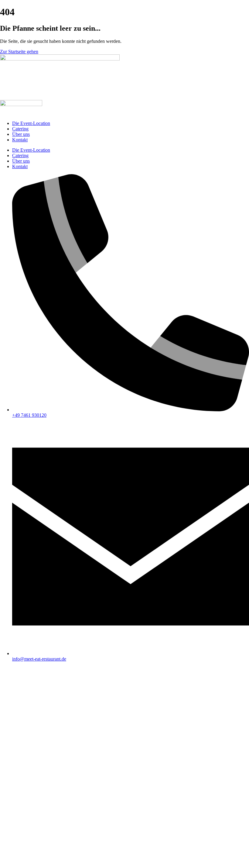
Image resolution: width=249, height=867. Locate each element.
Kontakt (20, 139)
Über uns (21, 134)
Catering (20, 128)
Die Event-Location (31, 123)
